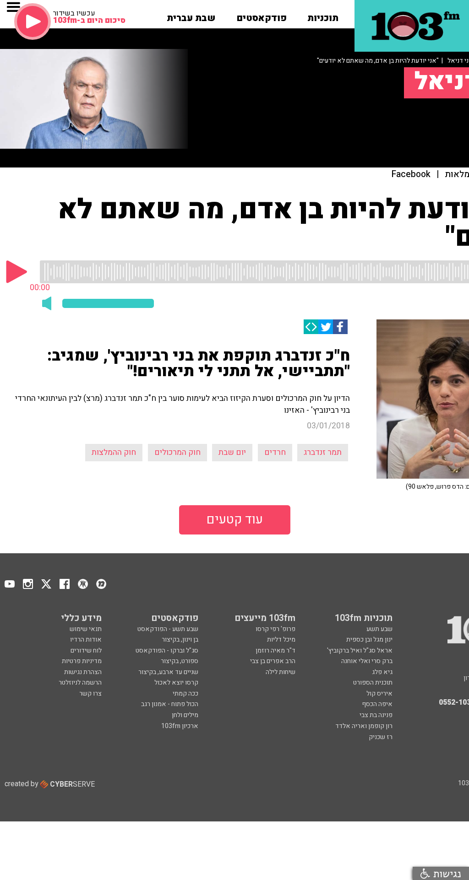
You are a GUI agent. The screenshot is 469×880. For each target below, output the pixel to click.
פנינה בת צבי (376, 715)
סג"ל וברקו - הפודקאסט (167, 650)
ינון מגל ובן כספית (369, 639)
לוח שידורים (86, 650)
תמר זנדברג (323, 452)
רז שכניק (381, 737)
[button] (322, 15)
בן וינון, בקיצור (180, 639)
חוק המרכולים (177, 452)
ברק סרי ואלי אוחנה (367, 661)
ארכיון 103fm (179, 726)
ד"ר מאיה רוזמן (275, 650)
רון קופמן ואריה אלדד (364, 726)
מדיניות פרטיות (82, 661)
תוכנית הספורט (373, 682)
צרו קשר (90, 693)
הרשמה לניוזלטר (80, 682)
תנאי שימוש (86, 629)
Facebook (411, 174)
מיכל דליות (281, 639)
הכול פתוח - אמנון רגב (169, 704)
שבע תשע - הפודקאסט (167, 629)
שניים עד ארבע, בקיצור (168, 672)
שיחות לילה (280, 672)
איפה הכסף (377, 704)
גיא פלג (382, 672)
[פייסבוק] (340, 326)
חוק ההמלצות (114, 452)
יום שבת (232, 452)
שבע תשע (379, 629)
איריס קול (379, 693)
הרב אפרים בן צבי (272, 661)
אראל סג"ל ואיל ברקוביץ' (360, 650)
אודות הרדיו (86, 639)
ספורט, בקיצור (179, 661)
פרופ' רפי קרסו (275, 629)
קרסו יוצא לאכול (176, 682)
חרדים (275, 452)
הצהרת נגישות (83, 672)
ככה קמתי (185, 693)
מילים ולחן (185, 715)
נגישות (445, 873)
